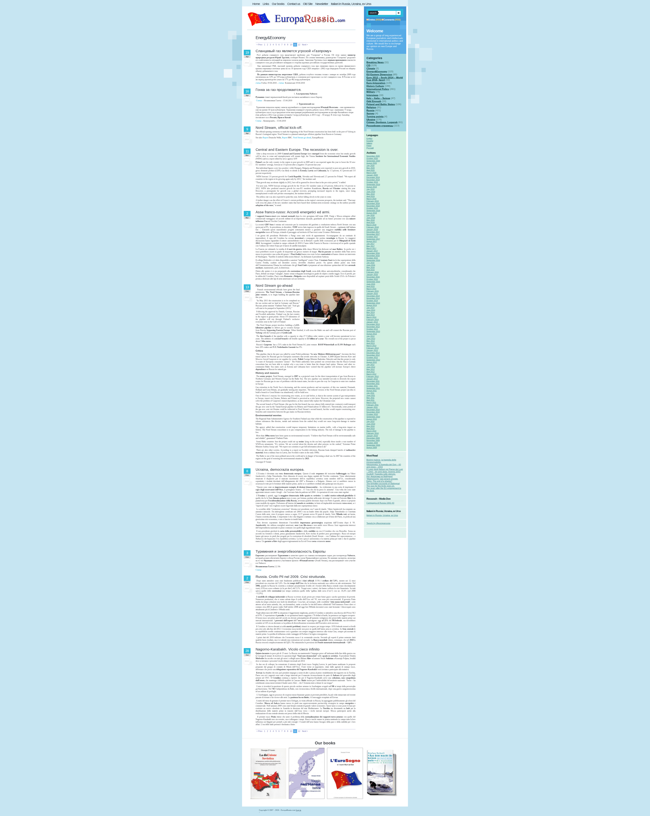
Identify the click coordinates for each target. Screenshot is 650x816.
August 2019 (371, 187)
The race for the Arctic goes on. (380, 486)
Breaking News (375, 62)
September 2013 (373, 331)
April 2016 (370, 270)
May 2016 (370, 267)
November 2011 (373, 384)
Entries (371, 19)
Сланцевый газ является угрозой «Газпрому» (293, 51)
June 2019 (370, 192)
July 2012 (370, 365)
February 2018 (372, 227)
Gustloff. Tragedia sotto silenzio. (381, 474)
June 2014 (370, 310)
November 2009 (373, 440)
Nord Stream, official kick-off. (279, 127)
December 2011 (373, 381)
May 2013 (370, 341)
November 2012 (373, 355)
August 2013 (371, 334)
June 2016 (370, 265)
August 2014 (371, 305)
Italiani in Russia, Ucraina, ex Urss (382, 515)
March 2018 (371, 225)
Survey (370, 113)
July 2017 (370, 244)
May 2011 (370, 398)
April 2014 (370, 315)
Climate (370, 68)
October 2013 (372, 329)
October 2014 (372, 301)
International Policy (377, 89)
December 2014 (373, 296)
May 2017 (370, 246)
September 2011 (373, 388)
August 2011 (371, 391)
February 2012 (372, 376)
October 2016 (372, 258)
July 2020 (370, 166)
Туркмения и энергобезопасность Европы (291, 551)
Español (369, 141)
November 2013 (373, 327)
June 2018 (370, 218)
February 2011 (372, 405)
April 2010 (370, 429)
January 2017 (372, 251)
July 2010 (370, 421)
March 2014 (371, 317)
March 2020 (371, 173)
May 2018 (370, 220)
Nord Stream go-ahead (302, 137)
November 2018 (373, 206)
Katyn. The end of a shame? (379, 481)
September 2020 (373, 161)
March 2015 (371, 289)
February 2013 (372, 348)
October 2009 (372, 443)
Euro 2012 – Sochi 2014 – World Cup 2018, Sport (384, 78)
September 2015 (373, 282)
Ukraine (370, 119)
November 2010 (373, 412)
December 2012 (373, 353)
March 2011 (371, 402)
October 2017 (372, 237)
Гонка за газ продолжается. (278, 90)
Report (265, 137)
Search (398, 13)
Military (370, 91)
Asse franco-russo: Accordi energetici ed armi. (293, 212)
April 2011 (370, 400)
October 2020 (372, 158)
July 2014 (370, 308)
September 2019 (373, 184)
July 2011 (370, 393)
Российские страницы (379, 125)
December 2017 (373, 232)
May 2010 (370, 426)
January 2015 (372, 293)
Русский (370, 148)
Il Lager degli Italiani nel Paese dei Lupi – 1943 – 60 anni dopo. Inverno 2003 (384, 470)
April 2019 (370, 196)
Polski (368, 146)
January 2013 (372, 350)
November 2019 (373, 180)
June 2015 (370, 284)
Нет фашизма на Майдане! (379, 476)
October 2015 (372, 279)
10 (291, 44)
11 (295, 44)
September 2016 (373, 260)
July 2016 (370, 263)
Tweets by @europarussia (378, 523)
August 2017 (371, 241)
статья (258, 83)
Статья (259, 100)
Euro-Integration (375, 83)
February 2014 (372, 320)
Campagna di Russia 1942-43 (380, 503)
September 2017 (373, 239)
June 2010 (370, 424)
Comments (388, 19)
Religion (371, 107)
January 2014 (372, 322)
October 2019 (372, 182)
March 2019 (371, 199)
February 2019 (372, 201)
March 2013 (371, 346)
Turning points (375, 116)
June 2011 (370, 395)
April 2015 (370, 286)
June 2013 (370, 339)
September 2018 (373, 211)
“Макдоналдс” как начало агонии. (382, 479)
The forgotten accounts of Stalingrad (383, 483)
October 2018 (372, 208)
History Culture (375, 86)
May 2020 (370, 168)
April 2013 (370, 343)
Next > (305, 44)
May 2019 (370, 194)
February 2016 (372, 272)
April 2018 (370, 222)
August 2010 (371, 419)
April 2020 (370, 170)
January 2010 (372, 436)
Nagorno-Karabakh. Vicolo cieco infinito (288, 649)
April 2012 (370, 372)
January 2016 (372, 275)
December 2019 (373, 177)
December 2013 (373, 324)
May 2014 (370, 312)
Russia (370, 110)
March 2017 (371, 248)
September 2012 (373, 360)
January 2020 (372, 175)
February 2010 (372, 433)
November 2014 (373, 298)
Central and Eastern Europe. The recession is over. (297, 149)
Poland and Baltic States (380, 104)
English (369, 138)
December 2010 (373, 410)
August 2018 (371, 213)
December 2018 (373, 203)
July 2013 (370, 336)
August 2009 (371, 448)
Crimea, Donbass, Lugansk (382, 122)
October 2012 (372, 357)
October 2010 (372, 414)
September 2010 (373, 417)
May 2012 (370, 369)
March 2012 (371, 374)
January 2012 (372, 379)
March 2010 (371, 431)
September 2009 (373, 445)
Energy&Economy (376, 71)
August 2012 (371, 362)
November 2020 (373, 156)
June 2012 (370, 367)
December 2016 (373, 253)
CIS (368, 65)
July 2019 (370, 189)
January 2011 (372, 407)
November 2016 (373, 256)
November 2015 (373, 277)
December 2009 (373, 438)
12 (299, 44)
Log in (298, 810)
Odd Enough (373, 101)
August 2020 (371, 163)
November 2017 (373, 234)
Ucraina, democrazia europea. (280, 469)
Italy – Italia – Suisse (378, 98)
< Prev (259, 44)
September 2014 (373, 303)
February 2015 (372, 291)
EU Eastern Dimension (379, 74)
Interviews (372, 95)
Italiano (369, 143)
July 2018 (370, 215)
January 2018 (372, 230)
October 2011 (372, 386)
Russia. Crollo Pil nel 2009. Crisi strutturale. (291, 577)
